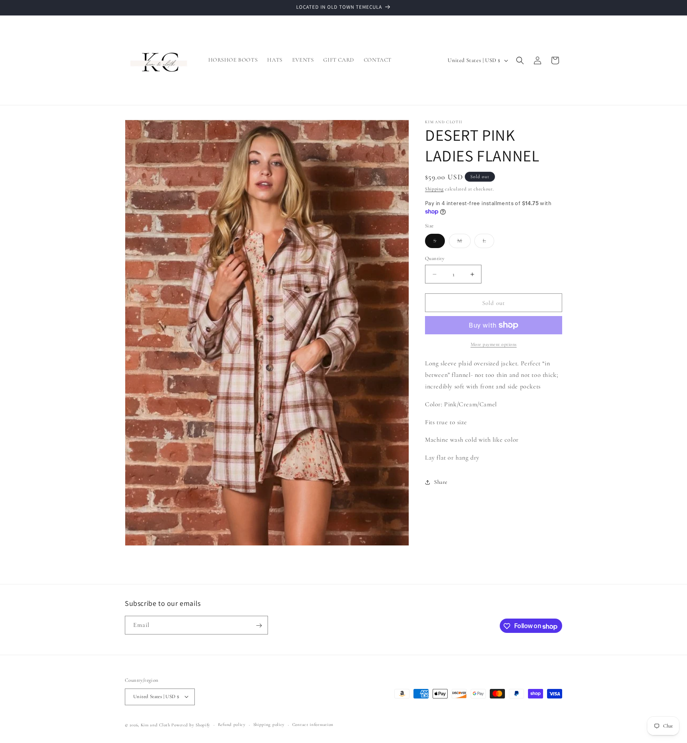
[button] (520, 60)
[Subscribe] (259, 625)
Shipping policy (269, 724)
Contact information (313, 724)
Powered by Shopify (190, 724)
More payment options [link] (494, 344)
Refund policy (232, 724)
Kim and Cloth (155, 724)
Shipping (434, 189)
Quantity (434, 258)
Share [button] (441, 482)
